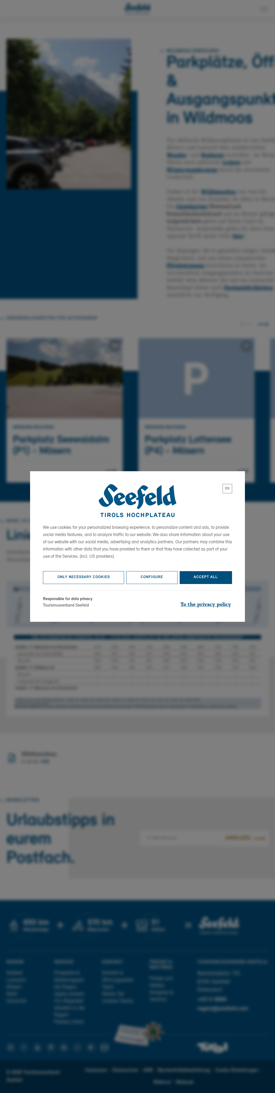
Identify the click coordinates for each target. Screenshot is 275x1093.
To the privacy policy (205, 604)
